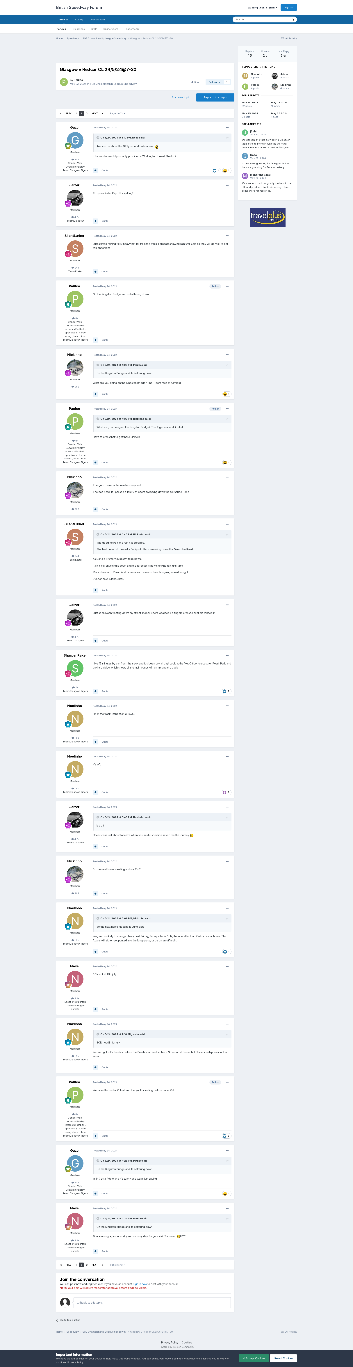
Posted (105, 127)
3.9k (76, 998)
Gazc (74, 127)
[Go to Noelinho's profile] (75, 719)
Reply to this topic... (91, 1302)
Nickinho (74, 355)
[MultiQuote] (95, 170)
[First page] (60, 113)
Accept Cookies (255, 1358)
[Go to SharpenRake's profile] (75, 668)
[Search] (293, 19)
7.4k (76, 159)
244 (76, 267)
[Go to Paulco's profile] (64, 82)
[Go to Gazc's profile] (75, 140)
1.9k (76, 737)
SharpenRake (74, 655)
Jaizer (74, 185)
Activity (79, 19)
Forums (61, 28)
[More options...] (227, 127)
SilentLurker (75, 236)
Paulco (78, 79)
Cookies (187, 1342)
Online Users (110, 28)
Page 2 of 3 (117, 113)
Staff (94, 28)
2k (76, 687)
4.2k (76, 217)
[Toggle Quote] (98, 137)
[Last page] (102, 113)
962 (76, 386)
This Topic (278, 19)
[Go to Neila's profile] (75, 979)
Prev (69, 113)
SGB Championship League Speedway (113, 83)
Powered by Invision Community (176, 1346)
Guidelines (79, 28)
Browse (63, 19)
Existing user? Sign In (262, 7)
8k (76, 318)
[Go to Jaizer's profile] (75, 198)
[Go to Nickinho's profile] (75, 367)
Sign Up (288, 7)
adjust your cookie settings (167, 1358)
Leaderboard (132, 28)
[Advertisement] (145, 54)
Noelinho (74, 706)
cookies (80, 1358)
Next (95, 113)
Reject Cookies (283, 1358)
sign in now (140, 1284)
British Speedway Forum (79, 7)
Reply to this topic (215, 97)
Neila (135, 137)
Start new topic (181, 97)
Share (197, 82)
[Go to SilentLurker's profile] (75, 248)
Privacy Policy (169, 1342)
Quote (104, 170)
